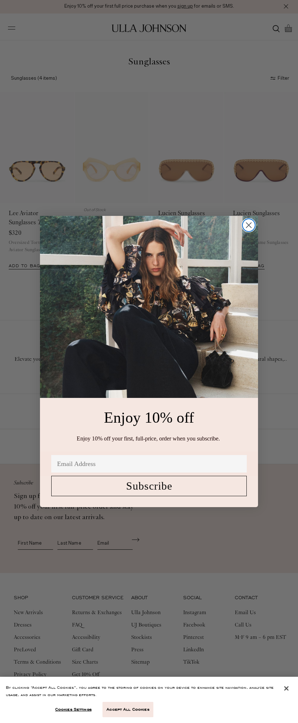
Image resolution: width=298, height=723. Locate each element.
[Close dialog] (248, 225)
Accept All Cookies (127, 709)
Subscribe (149, 486)
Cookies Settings (73, 709)
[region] (149, 700)
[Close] (286, 688)
